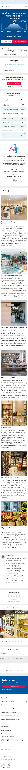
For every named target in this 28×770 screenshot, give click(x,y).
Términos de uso (5, 749)
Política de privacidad (7, 752)
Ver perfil (8, 585)
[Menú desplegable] (26, 6)
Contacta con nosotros (7, 736)
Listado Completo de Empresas (9, 715)
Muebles (3, 653)
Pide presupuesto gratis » (19, 612)
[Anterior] (2, 641)
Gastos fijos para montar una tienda (14, 67)
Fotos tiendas (20, 670)
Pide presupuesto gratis (20, 41)
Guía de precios (11, 658)
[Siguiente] (25, 641)
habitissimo (2, 658)
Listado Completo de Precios (9, 708)
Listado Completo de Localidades (10, 719)
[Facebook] (7, 740)
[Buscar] (22, 6)
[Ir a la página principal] (5, 6)
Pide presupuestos (14, 686)
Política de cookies (6, 756)
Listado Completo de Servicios (9, 712)
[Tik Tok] (23, 740)
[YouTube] (17, 740)
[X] (12, 740)
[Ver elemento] (6, 641)
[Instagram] (2, 740)
